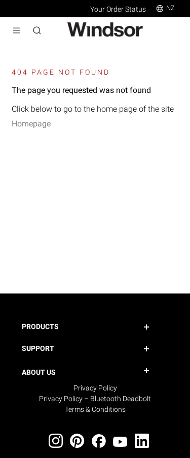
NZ (170, 8)
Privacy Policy (95, 388)
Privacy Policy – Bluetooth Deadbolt (95, 399)
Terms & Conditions (95, 409)
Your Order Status (118, 9)
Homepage (31, 123)
